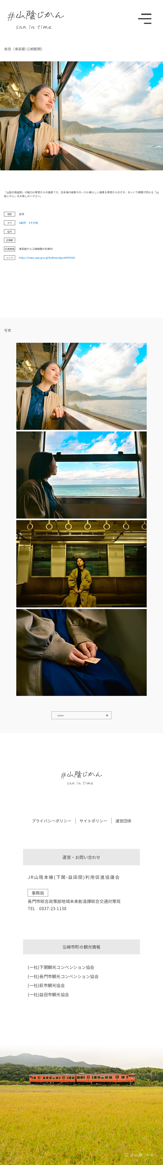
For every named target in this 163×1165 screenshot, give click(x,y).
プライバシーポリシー (51, 821)
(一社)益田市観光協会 (48, 994)
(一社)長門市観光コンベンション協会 (63, 976)
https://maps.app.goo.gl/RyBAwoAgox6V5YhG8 (47, 257)
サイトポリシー (93, 821)
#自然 (22, 223)
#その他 (33, 223)
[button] (81, 387)
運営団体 (123, 821)
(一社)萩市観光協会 (46, 985)
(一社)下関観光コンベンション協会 (61, 967)
